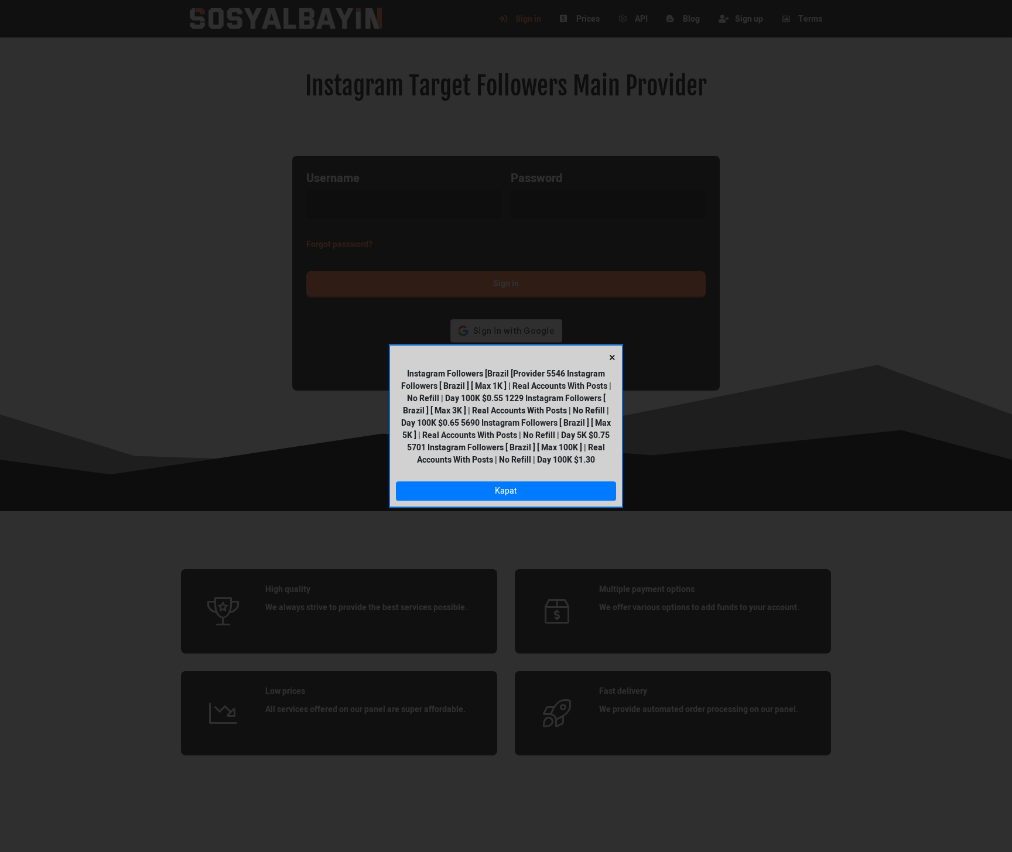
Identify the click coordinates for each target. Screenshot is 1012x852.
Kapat (506, 491)
